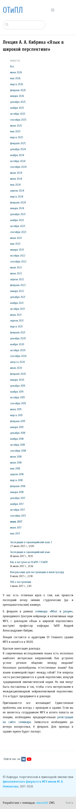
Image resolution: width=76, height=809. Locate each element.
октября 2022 (17, 255)
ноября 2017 (17, 504)
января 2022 (17, 291)
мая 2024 (15, 184)
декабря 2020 (18, 338)
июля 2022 (16, 267)
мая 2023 (15, 243)
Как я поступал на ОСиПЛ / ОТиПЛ (29, 562)
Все (12, 66)
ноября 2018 (17, 439)
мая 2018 (15, 468)
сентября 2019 (18, 403)
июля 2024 (16, 172)
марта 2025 (16, 137)
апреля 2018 (17, 474)
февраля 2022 (18, 285)
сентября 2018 (18, 450)
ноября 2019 (16, 391)
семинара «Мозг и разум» (54, 611)
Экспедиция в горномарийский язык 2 (31, 542)
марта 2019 (16, 415)
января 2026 (17, 96)
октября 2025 (17, 113)
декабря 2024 (18, 149)
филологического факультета (22, 782)
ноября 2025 (17, 108)
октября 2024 (17, 161)
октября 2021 (17, 309)
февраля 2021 (17, 332)
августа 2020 (17, 362)
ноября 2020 (17, 344)
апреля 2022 (17, 279)
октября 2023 (17, 226)
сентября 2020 (18, 356)
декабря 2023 (17, 214)
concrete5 (42, 803)
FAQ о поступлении (20, 582)
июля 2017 (16, 521)
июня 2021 (15, 315)
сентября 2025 (18, 119)
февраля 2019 (17, 421)
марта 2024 (16, 196)
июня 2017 (16, 527)
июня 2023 (16, 238)
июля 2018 (16, 456)
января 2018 (17, 492)
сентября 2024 (18, 167)
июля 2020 (16, 368)
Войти (69, 803)
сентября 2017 (18, 515)
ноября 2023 (17, 220)
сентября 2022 (18, 261)
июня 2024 (16, 178)
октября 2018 (17, 444)
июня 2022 (16, 273)
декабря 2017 (17, 498)
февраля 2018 (17, 486)
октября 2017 (17, 509)
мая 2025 (15, 131)
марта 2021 (16, 326)
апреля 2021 (16, 320)
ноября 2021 (16, 303)
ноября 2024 (17, 155)
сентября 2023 (18, 232)
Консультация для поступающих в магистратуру (37, 572)
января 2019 (16, 427)
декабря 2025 (18, 102)
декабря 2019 (17, 385)
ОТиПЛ (13, 10)
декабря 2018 (17, 433)
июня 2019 (15, 409)
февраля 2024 (18, 202)
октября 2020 (17, 350)
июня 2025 (16, 125)
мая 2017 (15, 533)
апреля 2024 (17, 190)
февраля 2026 (18, 90)
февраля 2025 (18, 143)
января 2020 (17, 379)
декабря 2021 (17, 297)
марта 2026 (16, 84)
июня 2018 (16, 462)
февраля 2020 (18, 374)
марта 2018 (16, 480)
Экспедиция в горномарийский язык (30, 552)
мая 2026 (15, 78)
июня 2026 (16, 72)
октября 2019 (17, 397)
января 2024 (17, 208)
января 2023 (17, 249)
